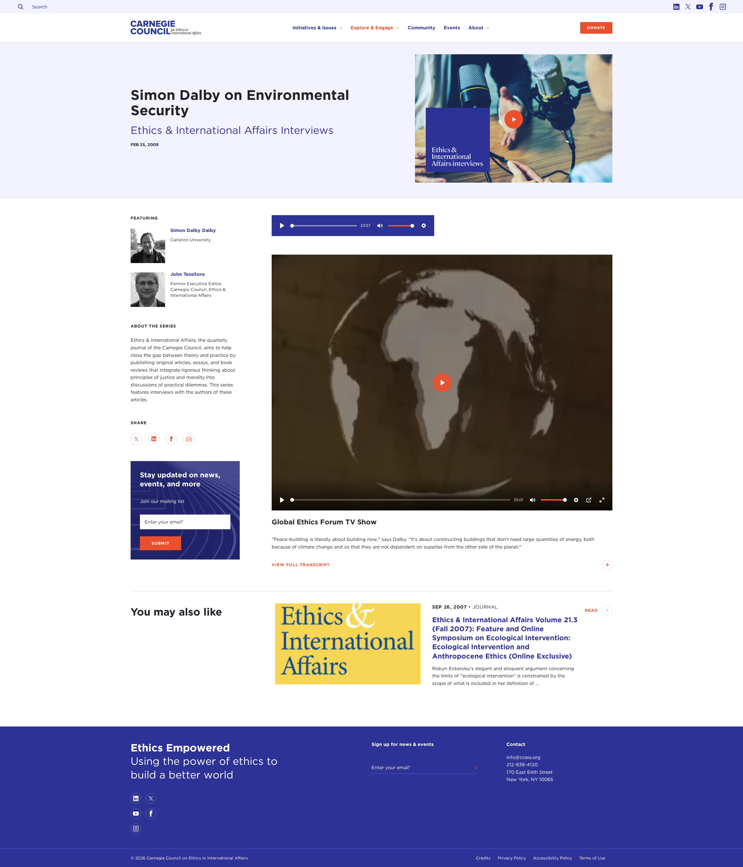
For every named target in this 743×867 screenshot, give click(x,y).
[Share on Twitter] (136, 439)
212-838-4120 (522, 764)
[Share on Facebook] (171, 439)
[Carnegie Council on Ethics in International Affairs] (166, 28)
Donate (596, 28)
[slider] (323, 226)
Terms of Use (592, 858)
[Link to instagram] (722, 6)
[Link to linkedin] (676, 6)
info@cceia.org (523, 757)
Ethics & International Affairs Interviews (232, 130)
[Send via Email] (188, 439)
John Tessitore (187, 274)
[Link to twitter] (688, 6)
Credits (483, 858)
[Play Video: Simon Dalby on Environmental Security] (514, 119)
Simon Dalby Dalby (193, 230)
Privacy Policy (512, 858)
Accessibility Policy (552, 858)
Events (452, 27)
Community (421, 27)
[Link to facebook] (711, 6)
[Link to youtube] (699, 6)
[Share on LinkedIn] (154, 439)
